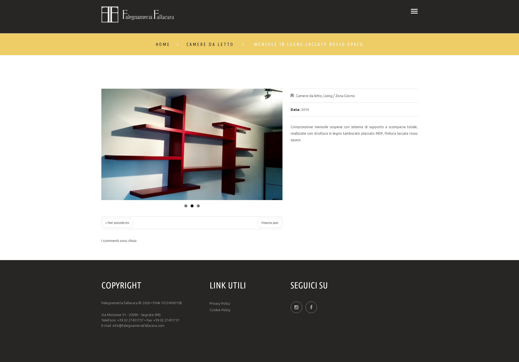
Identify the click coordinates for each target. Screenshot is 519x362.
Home (163, 44)
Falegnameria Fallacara (119, 303)
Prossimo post (269, 222)
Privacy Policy (219, 303)
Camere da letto (210, 44)
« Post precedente (117, 222)
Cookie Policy (219, 310)
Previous (120, 144)
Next (263, 144)
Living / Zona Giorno (339, 96)
